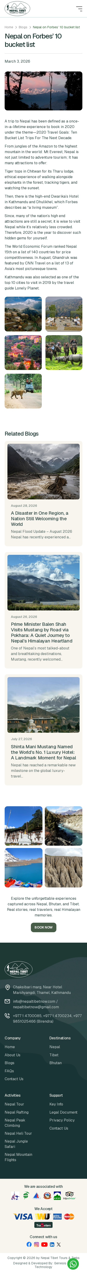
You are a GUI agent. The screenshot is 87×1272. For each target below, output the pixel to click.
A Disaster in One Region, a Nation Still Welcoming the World (39, 518)
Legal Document (63, 1112)
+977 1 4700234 (57, 1015)
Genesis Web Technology (54, 1265)
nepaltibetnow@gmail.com (36, 1007)
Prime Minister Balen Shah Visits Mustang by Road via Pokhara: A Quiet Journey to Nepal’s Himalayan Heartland (41, 632)
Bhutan (55, 1062)
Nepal (54, 1046)
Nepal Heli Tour (18, 1133)
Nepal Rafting (17, 1112)
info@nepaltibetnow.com (34, 1001)
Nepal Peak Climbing (15, 1123)
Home (9, 27)
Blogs (23, 27)
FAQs (9, 1071)
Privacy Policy (62, 1120)
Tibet (53, 1055)
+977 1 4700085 (27, 1015)
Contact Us (14, 1078)
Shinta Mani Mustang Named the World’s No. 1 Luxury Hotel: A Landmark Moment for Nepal (43, 752)
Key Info (56, 1104)
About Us (12, 1055)
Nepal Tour (14, 1104)
